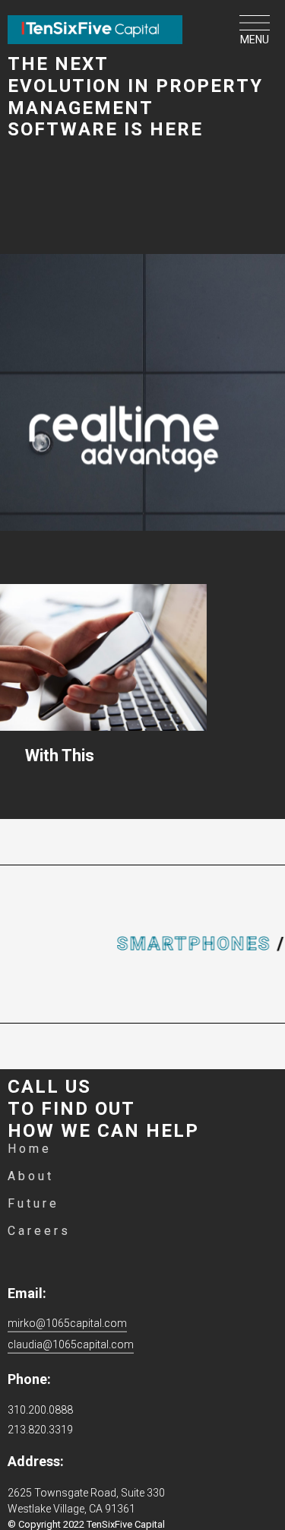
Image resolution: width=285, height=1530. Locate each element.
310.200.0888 (40, 1410)
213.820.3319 (40, 1430)
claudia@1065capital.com (71, 1344)
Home (30, 1148)
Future (33, 1203)
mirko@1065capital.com (67, 1323)
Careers (39, 1231)
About (31, 1176)
